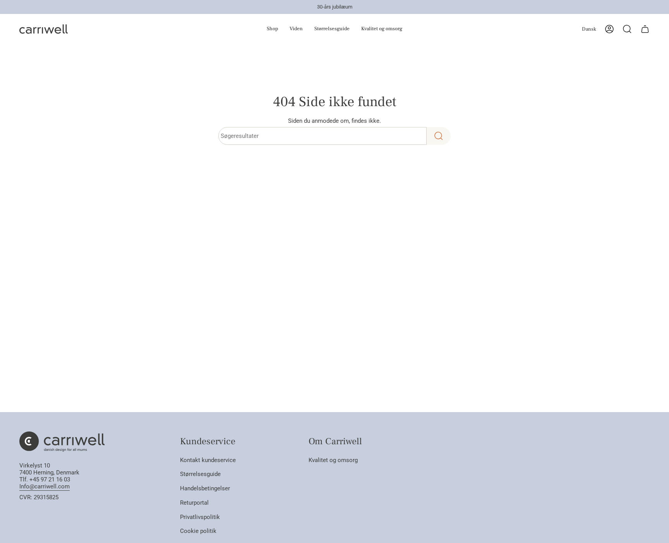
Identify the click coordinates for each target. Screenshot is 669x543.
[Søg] (439, 136)
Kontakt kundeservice (208, 460)
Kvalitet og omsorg (333, 460)
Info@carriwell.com (44, 486)
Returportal (194, 502)
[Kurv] (645, 29)
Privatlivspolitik (200, 517)
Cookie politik (198, 531)
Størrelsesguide (200, 474)
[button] (260, 29)
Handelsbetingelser (205, 488)
